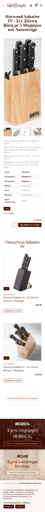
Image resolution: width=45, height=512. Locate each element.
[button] (37, 42)
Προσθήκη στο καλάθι (30, 225)
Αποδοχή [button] (20, 506)
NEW (7, 208)
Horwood (25, 172)
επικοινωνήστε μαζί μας (30, 483)
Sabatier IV (26, 176)
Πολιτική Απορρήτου (12, 502)
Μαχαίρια (25, 181)
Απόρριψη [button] (9, 506)
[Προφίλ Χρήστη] (31, 5)
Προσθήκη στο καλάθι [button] (13, 311)
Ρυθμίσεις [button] (26, 502)
